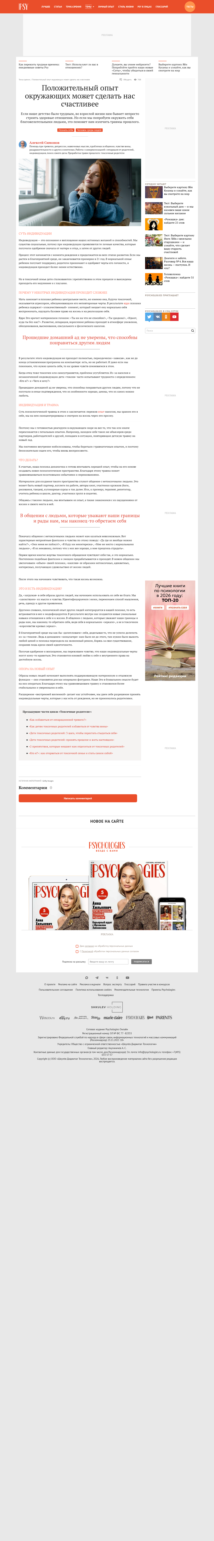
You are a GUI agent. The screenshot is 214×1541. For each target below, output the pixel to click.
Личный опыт (106, 6)
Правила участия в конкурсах (154, 984)
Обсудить (127, 79)
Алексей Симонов (44, 142)
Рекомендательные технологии (131, 989)
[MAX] (87, 977)
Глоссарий (162, 6)
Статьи (58, 6)
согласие (89, 945)
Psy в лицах (145, 6)
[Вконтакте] (107, 977)
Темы (88, 6)
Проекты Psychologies (163, 989)
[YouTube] (127, 977)
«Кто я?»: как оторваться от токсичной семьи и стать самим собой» (71, 753)
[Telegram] (97, 977)
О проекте (50, 984)
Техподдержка (106, 995)
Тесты (189, 6)
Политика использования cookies (94, 989)
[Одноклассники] (117, 977)
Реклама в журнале (90, 984)
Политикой (87, 951)
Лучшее (45, 6)
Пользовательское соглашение (56, 989)
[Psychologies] (24, 6)
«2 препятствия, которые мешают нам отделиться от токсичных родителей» (77, 746)
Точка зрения (73, 6)
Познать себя (66, 130)
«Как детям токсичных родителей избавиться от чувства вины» (68, 726)
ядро (127, 303)
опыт (101, 411)
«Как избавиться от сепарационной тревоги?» (57, 719)
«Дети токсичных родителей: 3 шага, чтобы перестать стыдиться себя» (73, 733)
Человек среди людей (89, 130)
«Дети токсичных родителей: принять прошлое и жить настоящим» (71, 740)
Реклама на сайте (67, 984)
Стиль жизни (126, 6)
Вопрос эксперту (112, 984)
